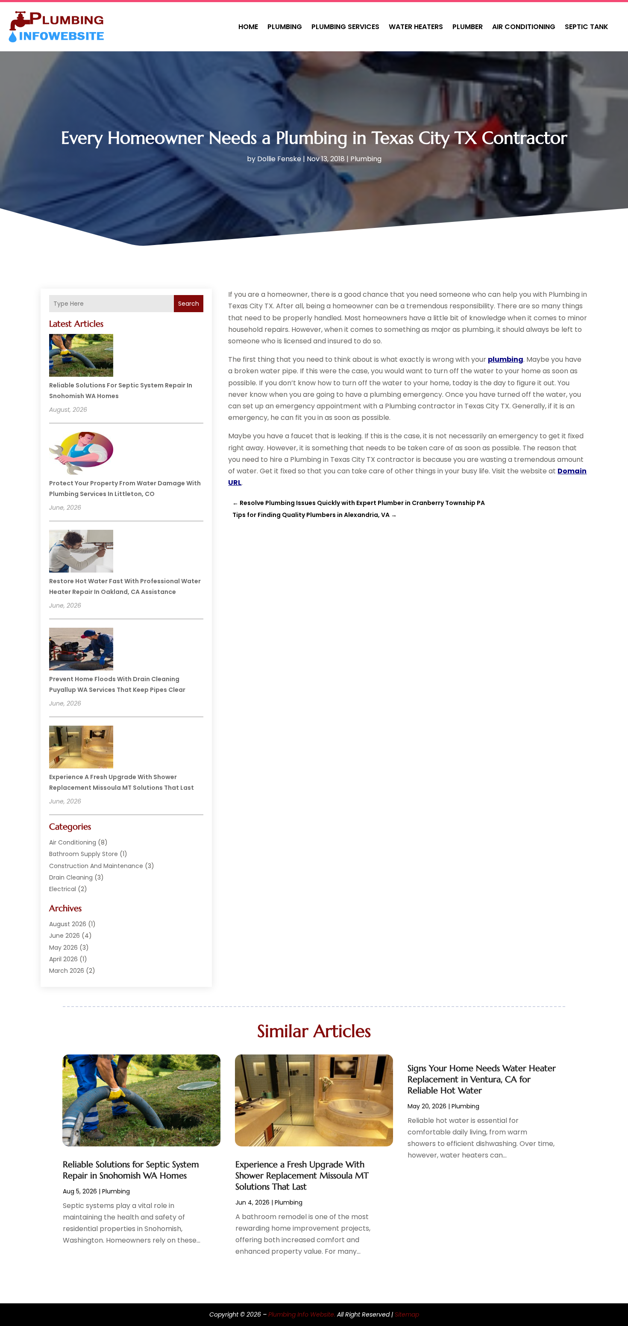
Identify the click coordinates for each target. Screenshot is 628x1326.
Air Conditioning (523, 27)
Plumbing (284, 27)
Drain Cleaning (71, 877)
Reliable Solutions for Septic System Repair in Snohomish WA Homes (131, 1170)
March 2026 (66, 970)
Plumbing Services (345, 27)
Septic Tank (586, 27)
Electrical (62, 889)
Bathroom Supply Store (83, 854)
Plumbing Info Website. (301, 1314)
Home (248, 27)
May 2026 (63, 947)
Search (188, 303)
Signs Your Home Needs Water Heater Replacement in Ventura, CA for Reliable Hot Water (482, 1079)
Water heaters (416, 27)
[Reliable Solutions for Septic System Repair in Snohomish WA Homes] (81, 356)
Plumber (467, 27)
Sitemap (407, 1314)
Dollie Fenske (279, 159)
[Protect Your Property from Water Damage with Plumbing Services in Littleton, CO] (81, 454)
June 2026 (64, 935)
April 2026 (63, 959)
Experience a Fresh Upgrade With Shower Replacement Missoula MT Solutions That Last (302, 1175)
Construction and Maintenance (96, 866)
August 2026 (67, 924)
